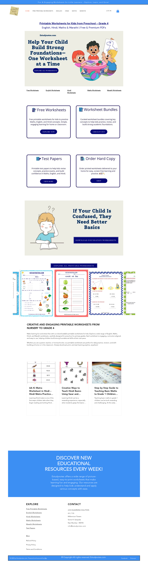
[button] (117, 10)
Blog (28, 536)
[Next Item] (131, 293)
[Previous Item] (17, 293)
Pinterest (133, 558)
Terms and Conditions (34, 549)
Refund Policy (31, 541)
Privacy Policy (31, 545)
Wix (46, 558)
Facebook (124, 558)
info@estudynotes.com (77, 526)
